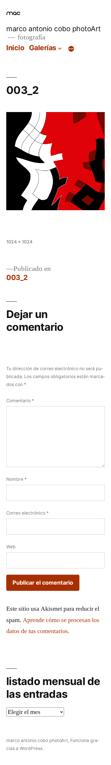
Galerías (42, 47)
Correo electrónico (27, 513)
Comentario (20, 400)
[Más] (71, 48)
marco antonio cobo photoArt (53, 28)
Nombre (16, 479)
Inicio (15, 47)
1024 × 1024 (19, 242)
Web (11, 546)
